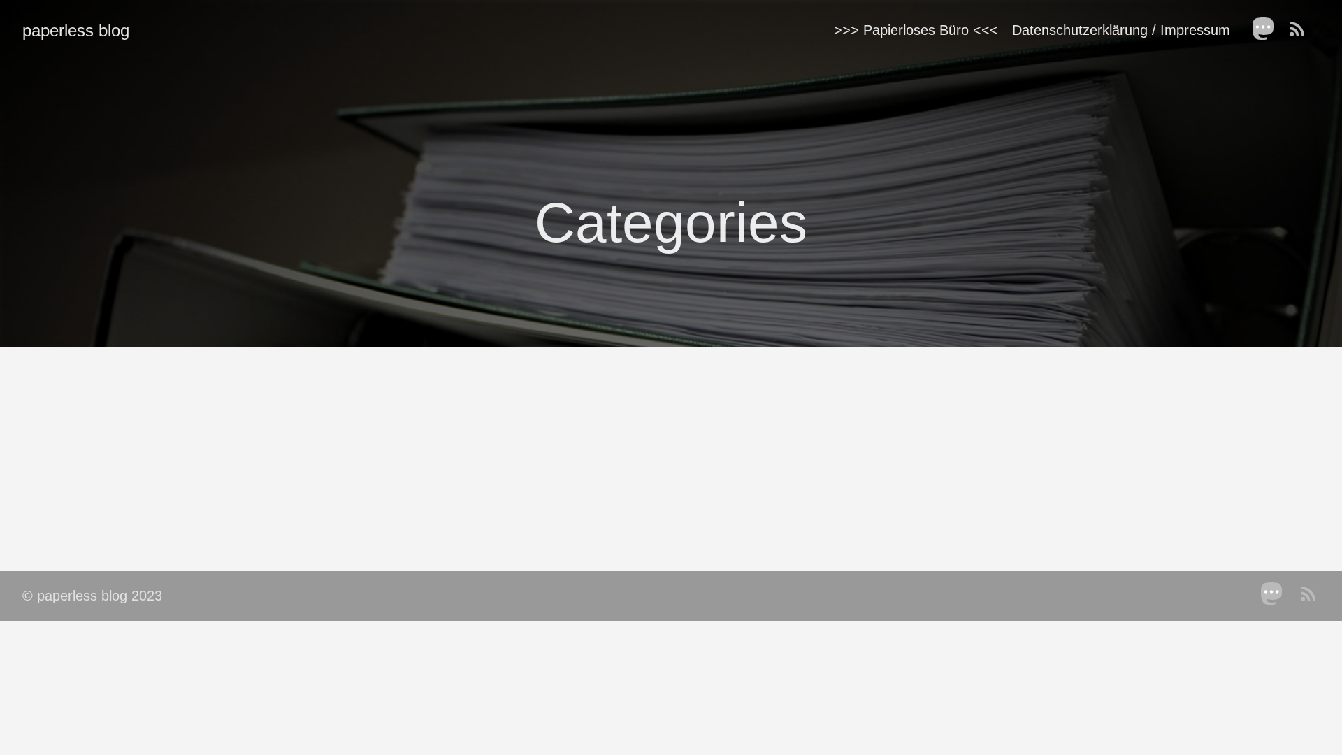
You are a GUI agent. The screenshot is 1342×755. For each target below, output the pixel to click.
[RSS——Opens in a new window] (1301, 30)
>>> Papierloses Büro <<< (916, 30)
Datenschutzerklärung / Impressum (1121, 30)
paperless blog (75, 30)
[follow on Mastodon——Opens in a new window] (1268, 30)
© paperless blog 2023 (92, 595)
